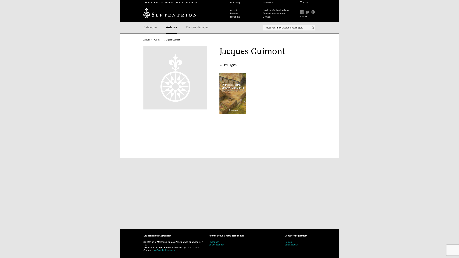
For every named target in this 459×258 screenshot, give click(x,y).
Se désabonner (216, 244)
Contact (266, 17)
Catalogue (150, 27)
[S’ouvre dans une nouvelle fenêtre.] (302, 12)
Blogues (234, 13)
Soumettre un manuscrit (274, 13)
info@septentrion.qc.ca (164, 250)
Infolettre (304, 16)
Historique (235, 17)
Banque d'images (197, 27)
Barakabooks (291, 244)
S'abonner (214, 241)
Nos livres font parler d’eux (276, 10)
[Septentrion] (170, 13)
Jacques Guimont (172, 40)
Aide (305, 2)
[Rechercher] (313, 27)
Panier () (268, 2)
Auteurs (171, 27)
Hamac (288, 241)
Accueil (233, 10)
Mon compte (236, 2)
